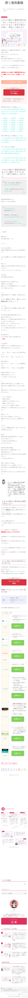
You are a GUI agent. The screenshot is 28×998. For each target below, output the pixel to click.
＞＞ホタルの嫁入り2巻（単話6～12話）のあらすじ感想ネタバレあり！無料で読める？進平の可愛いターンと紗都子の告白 (13, 160)
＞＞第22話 (4, 131)
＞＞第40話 (4, 118)
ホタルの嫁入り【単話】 (7, 763)
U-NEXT (5, 755)
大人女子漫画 (4, 17)
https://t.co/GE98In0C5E (11, 216)
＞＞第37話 (4, 120)
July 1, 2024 (17, 223)
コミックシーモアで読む (14, 92)
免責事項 (19, 994)
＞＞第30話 (12, 124)
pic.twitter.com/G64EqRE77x (12, 184)
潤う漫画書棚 (14, 3)
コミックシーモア (17, 571)
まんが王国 (5, 669)
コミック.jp (5, 716)
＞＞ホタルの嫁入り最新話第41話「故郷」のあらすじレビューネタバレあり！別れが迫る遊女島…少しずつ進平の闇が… (13, 111)
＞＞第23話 (20, 129)
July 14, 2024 (8, 191)
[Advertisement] (14, 790)
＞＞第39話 (12, 118)
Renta (5, 738)
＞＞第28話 (4, 126)
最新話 (15, 763)
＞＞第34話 (4, 122)
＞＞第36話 (12, 120)
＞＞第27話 (12, 126)
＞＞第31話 (4, 124)
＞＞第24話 (12, 129)
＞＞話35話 (20, 120)
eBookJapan (5, 645)
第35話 (11, 573)
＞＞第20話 (19, 131)
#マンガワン (21, 216)
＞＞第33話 (12, 122)
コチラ (19, 107)
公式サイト (18, 626)
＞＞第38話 (21, 118)
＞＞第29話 (20, 124)
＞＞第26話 (20, 126)
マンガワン (19, 507)
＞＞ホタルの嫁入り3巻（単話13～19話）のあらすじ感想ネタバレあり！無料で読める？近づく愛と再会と (14, 140)
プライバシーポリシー (11, 994)
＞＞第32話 (20, 122)
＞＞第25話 (4, 129)
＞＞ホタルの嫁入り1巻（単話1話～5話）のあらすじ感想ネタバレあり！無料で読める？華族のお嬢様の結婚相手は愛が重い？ (14, 151)
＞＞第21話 (11, 131)
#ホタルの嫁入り (10, 208)
